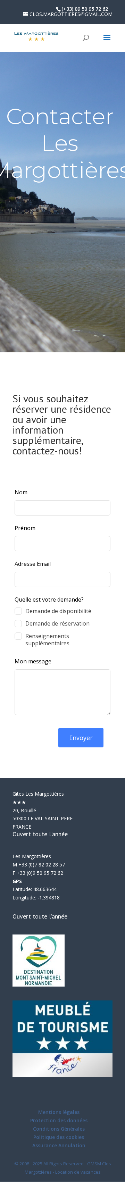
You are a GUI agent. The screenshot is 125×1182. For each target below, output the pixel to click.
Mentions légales (59, 1112)
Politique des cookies (58, 1137)
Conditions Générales (59, 1128)
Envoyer (81, 737)
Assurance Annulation (58, 1145)
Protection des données (59, 1120)
